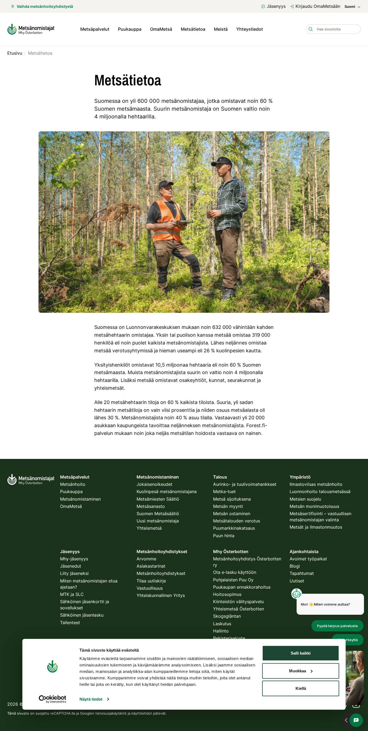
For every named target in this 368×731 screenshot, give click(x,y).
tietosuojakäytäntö (111, 713)
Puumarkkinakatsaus (234, 528)
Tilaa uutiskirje (151, 581)
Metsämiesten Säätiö (158, 499)
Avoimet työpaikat (308, 558)
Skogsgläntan (227, 616)
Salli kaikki (301, 653)
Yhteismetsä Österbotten (238, 608)
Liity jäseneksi (74, 573)
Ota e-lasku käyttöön (234, 572)
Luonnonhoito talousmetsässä (320, 491)
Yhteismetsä (149, 528)
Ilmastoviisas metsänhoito (316, 484)
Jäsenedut (70, 566)
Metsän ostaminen (231, 513)
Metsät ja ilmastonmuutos (316, 527)
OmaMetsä (161, 29)
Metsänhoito (72, 484)
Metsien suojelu (305, 499)
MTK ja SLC (72, 594)
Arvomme (146, 558)
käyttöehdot (141, 713)
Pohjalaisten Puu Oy (233, 579)
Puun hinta (223, 535)
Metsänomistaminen (80, 499)
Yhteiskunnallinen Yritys (161, 595)
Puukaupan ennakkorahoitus (241, 587)
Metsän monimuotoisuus (314, 506)
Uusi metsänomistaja (158, 520)
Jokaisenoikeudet (154, 484)
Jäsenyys (276, 6)
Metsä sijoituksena (232, 499)
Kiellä (301, 688)
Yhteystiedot (249, 29)
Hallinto (221, 631)
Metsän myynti (228, 506)
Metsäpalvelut (94, 29)
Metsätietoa (193, 29)
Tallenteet (70, 622)
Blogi (295, 566)
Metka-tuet (224, 491)
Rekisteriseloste (229, 638)
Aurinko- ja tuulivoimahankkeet (244, 484)
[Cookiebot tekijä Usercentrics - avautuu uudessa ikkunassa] (52, 699)
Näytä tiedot (90, 699)
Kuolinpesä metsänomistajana (167, 491)
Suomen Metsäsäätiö (158, 513)
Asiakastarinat (151, 566)
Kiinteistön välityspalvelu (238, 601)
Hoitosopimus (227, 594)
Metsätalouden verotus (236, 520)
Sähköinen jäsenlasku (81, 615)
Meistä (221, 29)
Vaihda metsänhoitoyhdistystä (45, 6)
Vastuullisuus (150, 588)
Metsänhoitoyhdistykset (161, 573)
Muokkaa (297, 670)
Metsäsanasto (151, 506)
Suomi (350, 7)
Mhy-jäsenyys (74, 558)
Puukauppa (129, 29)
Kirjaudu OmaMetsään (318, 6)
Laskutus (222, 623)
